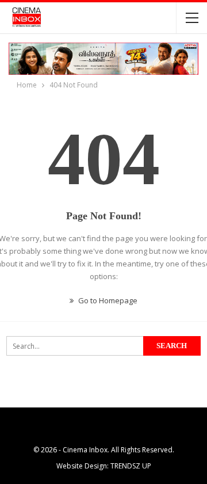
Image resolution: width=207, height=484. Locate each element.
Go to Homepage (106, 300)
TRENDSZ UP (130, 466)
